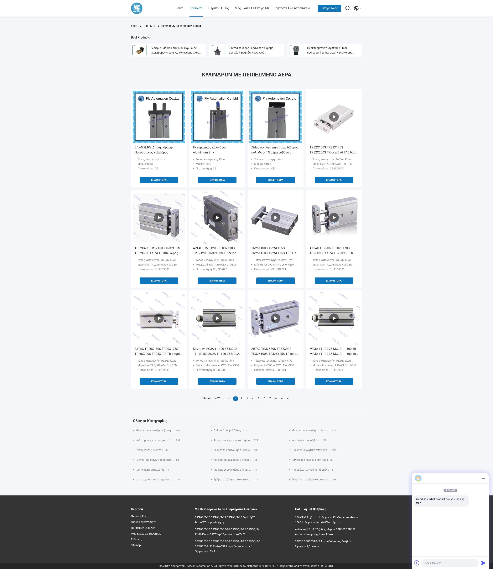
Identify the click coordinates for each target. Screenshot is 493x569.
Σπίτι (180, 8)
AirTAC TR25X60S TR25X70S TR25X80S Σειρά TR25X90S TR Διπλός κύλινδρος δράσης (331, 251)
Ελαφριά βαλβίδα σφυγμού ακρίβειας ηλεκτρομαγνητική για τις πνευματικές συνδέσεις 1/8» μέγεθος (175, 50)
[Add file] (416, 563)
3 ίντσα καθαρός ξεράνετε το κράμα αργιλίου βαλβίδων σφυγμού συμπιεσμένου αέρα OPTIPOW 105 (251, 50)
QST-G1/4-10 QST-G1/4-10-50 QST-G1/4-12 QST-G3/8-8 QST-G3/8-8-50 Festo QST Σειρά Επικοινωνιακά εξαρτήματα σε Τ (227, 546)
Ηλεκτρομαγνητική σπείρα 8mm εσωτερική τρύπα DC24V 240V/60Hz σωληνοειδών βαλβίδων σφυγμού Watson (333, 50)
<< (229, 398)
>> (281, 398)
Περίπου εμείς (218, 8)
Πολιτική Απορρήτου (172, 565)
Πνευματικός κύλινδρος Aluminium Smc (210, 150)
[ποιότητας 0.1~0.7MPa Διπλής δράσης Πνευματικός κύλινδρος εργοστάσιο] (159, 117)
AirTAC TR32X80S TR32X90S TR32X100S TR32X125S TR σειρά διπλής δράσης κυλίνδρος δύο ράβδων (274, 351)
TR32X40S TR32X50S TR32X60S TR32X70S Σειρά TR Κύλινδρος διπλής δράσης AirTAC (157, 251)
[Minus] (483, 478)
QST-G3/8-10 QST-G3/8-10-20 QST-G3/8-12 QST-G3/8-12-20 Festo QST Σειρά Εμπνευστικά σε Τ (227, 532)
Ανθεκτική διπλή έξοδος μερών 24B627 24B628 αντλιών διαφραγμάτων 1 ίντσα (325, 532)
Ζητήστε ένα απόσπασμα (292, 8)
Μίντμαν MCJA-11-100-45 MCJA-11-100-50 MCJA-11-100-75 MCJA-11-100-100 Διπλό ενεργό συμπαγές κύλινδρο (216, 351)
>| (287, 398)
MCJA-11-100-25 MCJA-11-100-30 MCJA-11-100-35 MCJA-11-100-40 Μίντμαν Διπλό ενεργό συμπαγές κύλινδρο (333, 351)
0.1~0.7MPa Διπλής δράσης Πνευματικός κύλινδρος (154, 150)
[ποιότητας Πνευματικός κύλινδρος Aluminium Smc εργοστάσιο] (217, 117)
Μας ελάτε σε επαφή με (252, 8)
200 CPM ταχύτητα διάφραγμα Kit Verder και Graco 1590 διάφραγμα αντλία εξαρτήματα (326, 520)
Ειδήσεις (136, 539)
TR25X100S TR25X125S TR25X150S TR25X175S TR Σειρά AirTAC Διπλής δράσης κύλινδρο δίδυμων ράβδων (274, 251)
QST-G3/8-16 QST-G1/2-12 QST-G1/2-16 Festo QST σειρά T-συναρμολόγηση (225, 520)
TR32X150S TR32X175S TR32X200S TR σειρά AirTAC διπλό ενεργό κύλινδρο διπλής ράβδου (334, 150)
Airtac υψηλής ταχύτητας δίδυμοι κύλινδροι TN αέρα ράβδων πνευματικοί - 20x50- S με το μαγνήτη (274, 150)
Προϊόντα (196, 8)
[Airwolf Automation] (152, 8)
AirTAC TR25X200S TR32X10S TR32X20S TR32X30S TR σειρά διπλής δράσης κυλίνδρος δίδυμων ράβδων (214, 251)
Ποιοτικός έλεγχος (143, 527)
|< (224, 398)
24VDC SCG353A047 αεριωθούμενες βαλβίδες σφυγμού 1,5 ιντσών (324, 544)
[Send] (483, 563)
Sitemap (136, 545)
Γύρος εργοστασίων (143, 522)
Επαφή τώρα (329, 8)
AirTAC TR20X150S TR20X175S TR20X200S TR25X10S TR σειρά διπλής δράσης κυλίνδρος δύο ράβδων (157, 351)
